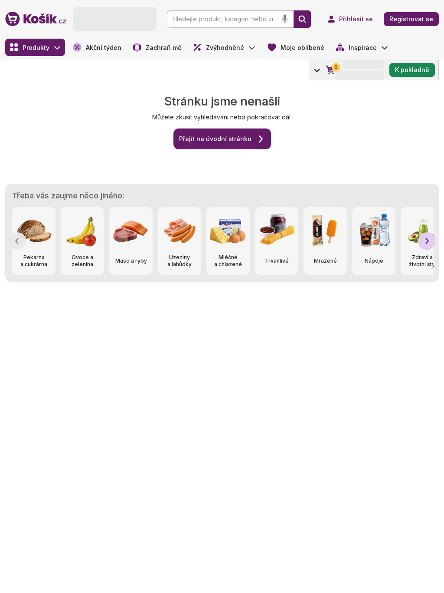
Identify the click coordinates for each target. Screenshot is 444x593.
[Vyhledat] (302, 19)
